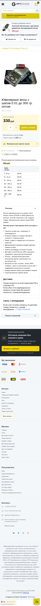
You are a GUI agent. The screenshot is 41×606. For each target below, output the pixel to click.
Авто (3, 400)
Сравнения (5, 476)
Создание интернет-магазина (16, 597)
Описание (8, 208)
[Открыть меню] (3, 4)
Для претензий (6, 484)
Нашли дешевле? (25, 150)
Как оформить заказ (8, 482)
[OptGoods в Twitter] (18, 533)
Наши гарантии (6, 438)
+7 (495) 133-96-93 (22, 309)
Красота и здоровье (8, 403)
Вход (3, 471)
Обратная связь (9, 526)
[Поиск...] (37, 10)
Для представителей (8, 444)
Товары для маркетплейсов (10, 395)
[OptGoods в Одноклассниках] (27, 533)
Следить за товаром (10, 154)
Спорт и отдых (6, 408)
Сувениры (5, 406)
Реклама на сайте (7, 490)
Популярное (5, 398)
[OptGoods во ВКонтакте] (14, 533)
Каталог (5, 389)
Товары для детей (7, 411)
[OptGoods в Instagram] (23, 533)
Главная (5, 48)
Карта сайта (5, 457)
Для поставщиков (7, 449)
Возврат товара (6, 441)
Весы (24, 48)
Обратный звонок (7, 479)
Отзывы (4, 452)
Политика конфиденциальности (12, 493)
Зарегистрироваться (8, 474)
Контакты (5, 454)
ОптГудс (26, 593)
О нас (3, 433)
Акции (3, 392)
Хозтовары (15, 48)
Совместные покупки (8, 446)
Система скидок (6, 487)
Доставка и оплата (7, 435)
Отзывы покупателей (12, 316)
